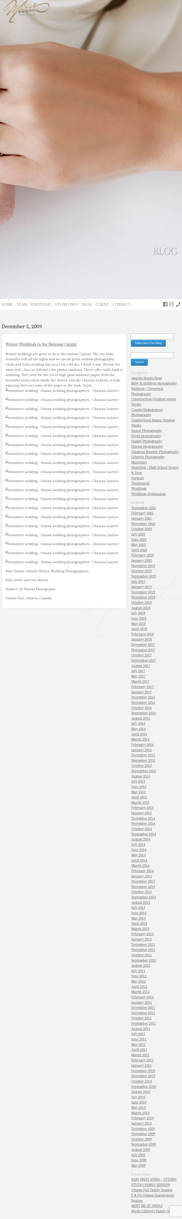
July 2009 (138, 1155)
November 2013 (143, 887)
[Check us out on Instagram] (171, 304)
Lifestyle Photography (148, 457)
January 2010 (141, 1123)
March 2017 (140, 681)
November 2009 (143, 1134)
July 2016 (138, 723)
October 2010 (141, 1081)
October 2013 (141, 892)
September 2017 (143, 660)
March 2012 (140, 992)
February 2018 (142, 634)
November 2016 (143, 703)
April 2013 (139, 923)
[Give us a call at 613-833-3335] (178, 304)
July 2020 (138, 534)
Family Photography (146, 441)
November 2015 (143, 760)
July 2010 (138, 1097)
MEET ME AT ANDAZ (147, 1206)
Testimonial (140, 483)
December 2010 (143, 1071)
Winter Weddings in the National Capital (41, 344)
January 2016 (141, 750)
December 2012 (143, 945)
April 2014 (139, 860)
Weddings (138, 489)
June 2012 (138, 976)
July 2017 (138, 671)
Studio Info (67, 304)
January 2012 (141, 1002)
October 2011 (141, 1018)
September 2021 (143, 508)
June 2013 (138, 913)
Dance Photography (146, 431)
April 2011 (139, 1050)
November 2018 (143, 597)
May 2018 (138, 624)
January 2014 (141, 876)
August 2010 (140, 1092)
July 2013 (138, 908)
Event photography (146, 436)
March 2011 (140, 1055)
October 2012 (141, 955)
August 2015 (140, 776)
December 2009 (143, 1129)
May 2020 (138, 545)
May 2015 (138, 792)
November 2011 (143, 1013)
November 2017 (143, 650)
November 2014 (143, 823)
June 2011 (138, 1039)
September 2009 (143, 1144)
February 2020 (142, 555)
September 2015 (143, 771)
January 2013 (141, 939)
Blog (87, 304)
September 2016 (143, 713)
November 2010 (143, 1076)
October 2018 (141, 603)
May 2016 (138, 729)
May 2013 (138, 918)
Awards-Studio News (146, 378)
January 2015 (141, 813)
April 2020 (139, 550)
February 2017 (142, 687)
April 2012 (139, 987)
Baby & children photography (154, 383)
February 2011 (142, 1060)
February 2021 (142, 513)
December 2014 (143, 818)
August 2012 (140, 965)
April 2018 (139, 629)
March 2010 (140, 1113)
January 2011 (141, 1065)
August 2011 (140, 1029)
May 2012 (138, 981)
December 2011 (143, 1008)
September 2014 (143, 834)
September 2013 (143, 897)
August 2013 (140, 902)
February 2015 (142, 808)
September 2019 (143, 576)
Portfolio (41, 304)
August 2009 (140, 1150)
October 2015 (141, 766)
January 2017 (141, 692)
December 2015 (143, 755)
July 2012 (138, 971)
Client (102, 304)
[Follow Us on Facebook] (165, 304)
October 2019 (141, 571)
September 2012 (143, 960)
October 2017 (141, 655)
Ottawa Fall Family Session (152, 1190)
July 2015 (138, 781)
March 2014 (140, 866)
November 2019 (143, 566)
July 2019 (138, 582)
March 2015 (140, 802)
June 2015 (138, 787)
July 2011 (138, 1034)
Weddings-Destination (148, 494)
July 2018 (138, 613)
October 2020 (141, 529)
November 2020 (143, 524)
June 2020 (138, 539)
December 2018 (143, 592)
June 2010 (138, 1102)
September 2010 (143, 1087)
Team (22, 304)
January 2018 (141, 639)
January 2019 (141, 587)
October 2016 (141, 708)
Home (7, 304)
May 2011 (138, 1044)
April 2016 (139, 734)
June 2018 (138, 618)
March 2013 (140, 929)
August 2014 (140, 839)
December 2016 (143, 697)
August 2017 (140, 666)
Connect (122, 304)
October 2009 (141, 1139)
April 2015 (139, 797)
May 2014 (138, 855)
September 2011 (143, 1023)
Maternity (139, 462)
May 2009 (138, 1165)
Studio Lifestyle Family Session (154, 1211)
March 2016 (140, 739)
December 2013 (143, 881)
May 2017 (138, 676)
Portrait (137, 478)
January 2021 (141, 518)
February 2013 (142, 934)
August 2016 (140, 718)
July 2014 (138, 845)
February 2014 (142, 871)
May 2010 (138, 1108)
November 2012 (143, 950)
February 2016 (142, 745)
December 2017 (143, 645)
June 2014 (138, 850)
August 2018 (140, 608)
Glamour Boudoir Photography (155, 452)
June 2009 (138, 1160)
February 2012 (142, 997)
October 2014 (141, 829)
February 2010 (142, 1118)
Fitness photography (147, 446)
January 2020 (141, 560)
